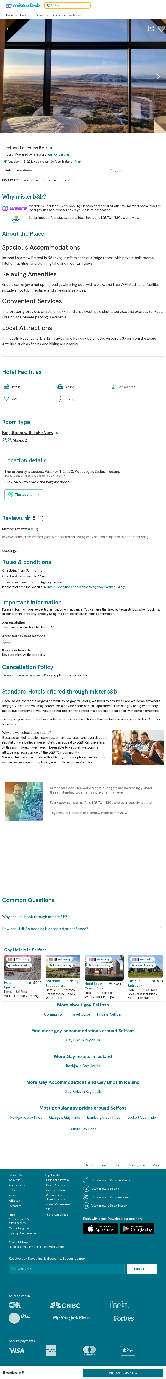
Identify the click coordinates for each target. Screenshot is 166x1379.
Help (119, 1165)
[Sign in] (161, 31)
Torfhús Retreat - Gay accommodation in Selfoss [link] (138, 983)
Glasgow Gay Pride (64, 1117)
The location (24, 495)
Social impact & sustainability (19, 1221)
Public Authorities (57, 1215)
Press (12, 1195)
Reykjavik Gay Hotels (83, 1065)
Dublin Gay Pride (83, 1129)
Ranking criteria (55, 1190)
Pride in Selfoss (109, 1014)
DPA (48, 1209)
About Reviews (55, 1185)
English (105, 1165)
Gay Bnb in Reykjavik (83, 1040)
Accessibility (17, 1185)
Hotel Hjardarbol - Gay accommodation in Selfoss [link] (15, 985)
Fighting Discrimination (23, 1233)
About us (14, 1180)
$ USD (90, 1165)
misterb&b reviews (58, 1204)
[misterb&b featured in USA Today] (19, 1318)
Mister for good (19, 1228)
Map (78, 162)
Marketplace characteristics (55, 1197)
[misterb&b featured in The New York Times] (71, 1318)
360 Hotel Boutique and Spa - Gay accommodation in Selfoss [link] (56, 983)
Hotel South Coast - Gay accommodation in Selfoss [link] (97, 986)
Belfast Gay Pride (142, 1117)
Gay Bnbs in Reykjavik (83, 1091)
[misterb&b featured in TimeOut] (119, 1304)
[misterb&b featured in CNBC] (65, 1305)
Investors (15, 1206)
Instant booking (123, 1373)
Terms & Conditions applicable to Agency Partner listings (84, 587)
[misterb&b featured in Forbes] (124, 1318)
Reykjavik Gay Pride (26, 1117)
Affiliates (14, 1200)
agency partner (58, 154)
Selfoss (40, 15)
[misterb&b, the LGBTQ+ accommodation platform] (21, 5)
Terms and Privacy (57, 1180)
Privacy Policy (43, 675)
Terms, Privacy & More (144, 1165)
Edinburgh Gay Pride (104, 1117)
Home (9, 15)
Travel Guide (80, 1014)
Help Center (57, 1247)
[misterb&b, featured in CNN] (15, 1305)
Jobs (12, 1190)
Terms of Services (15, 675)
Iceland (24, 15)
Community (53, 1014)
